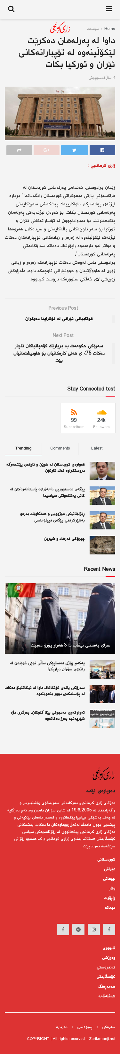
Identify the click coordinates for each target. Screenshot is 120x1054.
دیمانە (110, 907)
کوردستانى (106, 859)
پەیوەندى (84, 1027)
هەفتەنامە (107, 996)
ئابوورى (109, 948)
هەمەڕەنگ (107, 986)
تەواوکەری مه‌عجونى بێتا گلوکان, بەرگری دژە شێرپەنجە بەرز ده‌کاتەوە (48, 715)
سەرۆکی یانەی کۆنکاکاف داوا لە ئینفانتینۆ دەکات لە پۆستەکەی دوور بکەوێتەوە (45, 691)
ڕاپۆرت (109, 898)
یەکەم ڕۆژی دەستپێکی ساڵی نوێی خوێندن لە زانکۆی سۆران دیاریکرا (47, 666)
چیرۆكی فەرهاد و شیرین (64, 539)
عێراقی (109, 869)
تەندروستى (106, 967)
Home (109, 29)
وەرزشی (108, 958)
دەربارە (62, 1027)
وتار (112, 888)
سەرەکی (108, 1027)
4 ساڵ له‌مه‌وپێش (102, 78)
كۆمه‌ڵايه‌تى (106, 977)
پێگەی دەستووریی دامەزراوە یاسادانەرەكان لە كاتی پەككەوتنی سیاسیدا (47, 492)
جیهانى (109, 879)
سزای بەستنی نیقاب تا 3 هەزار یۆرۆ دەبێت (70, 645)
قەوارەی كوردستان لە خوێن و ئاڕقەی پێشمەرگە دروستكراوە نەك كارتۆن (45, 467)
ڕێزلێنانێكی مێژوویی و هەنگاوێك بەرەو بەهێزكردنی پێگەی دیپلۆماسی (52, 517)
